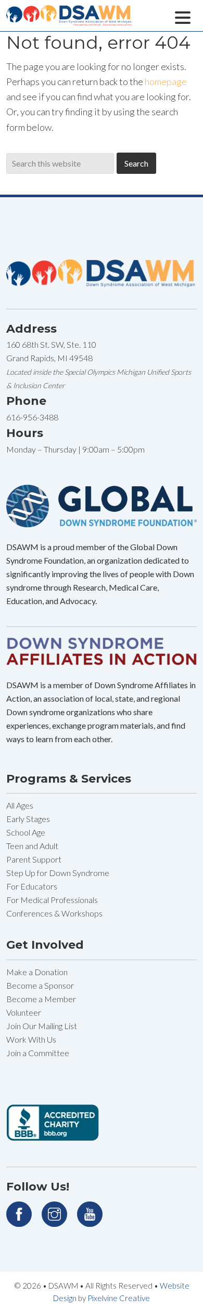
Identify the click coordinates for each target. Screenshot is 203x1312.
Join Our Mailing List (41, 1026)
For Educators (31, 886)
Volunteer (23, 1012)
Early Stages (28, 819)
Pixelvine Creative (118, 1298)
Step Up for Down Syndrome (57, 873)
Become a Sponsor (40, 985)
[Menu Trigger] (182, 16)
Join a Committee (37, 1053)
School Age (25, 832)
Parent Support (33, 859)
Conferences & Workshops (54, 913)
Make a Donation (37, 972)
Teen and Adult (32, 846)
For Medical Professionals (52, 900)
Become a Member (41, 999)
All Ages (19, 805)
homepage (166, 81)
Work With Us (31, 1039)
